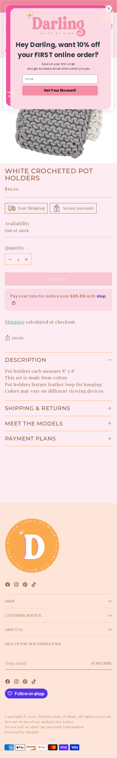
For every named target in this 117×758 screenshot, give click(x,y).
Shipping (15, 322)
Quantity (14, 248)
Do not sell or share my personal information (44, 726)
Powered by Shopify (22, 732)
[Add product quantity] (26, 259)
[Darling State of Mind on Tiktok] (34, 585)
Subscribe (101, 663)
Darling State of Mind (57, 716)
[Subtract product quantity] (10, 259)
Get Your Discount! (60, 90)
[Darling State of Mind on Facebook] (8, 585)
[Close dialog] (109, 8)
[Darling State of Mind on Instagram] (17, 585)
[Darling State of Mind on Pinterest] (25, 585)
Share (18, 338)
